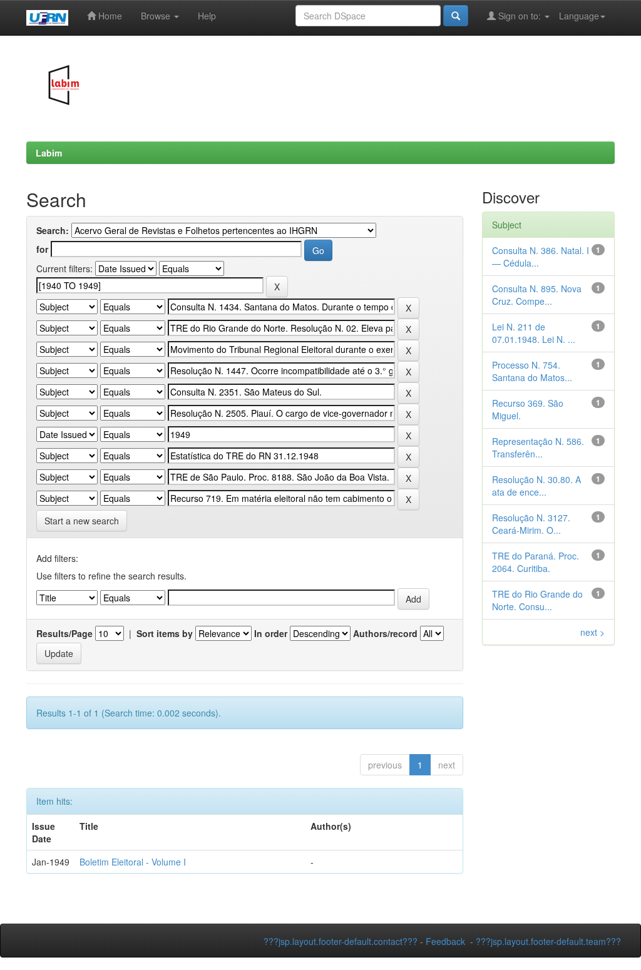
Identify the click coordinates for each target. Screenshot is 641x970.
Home (109, 15)
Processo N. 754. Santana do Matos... (532, 371)
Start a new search (81, 520)
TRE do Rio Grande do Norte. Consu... (537, 600)
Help (207, 15)
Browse (157, 15)
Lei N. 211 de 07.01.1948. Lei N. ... (533, 332)
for (42, 249)
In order (270, 633)
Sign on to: (519, 15)
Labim (49, 152)
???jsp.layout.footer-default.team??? (548, 941)
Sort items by (164, 633)
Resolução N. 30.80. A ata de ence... (536, 485)
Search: (52, 230)
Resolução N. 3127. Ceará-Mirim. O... (531, 523)
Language (579, 15)
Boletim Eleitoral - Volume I (132, 861)
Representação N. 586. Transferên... (538, 447)
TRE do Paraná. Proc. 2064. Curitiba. (535, 561)
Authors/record (385, 633)
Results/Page (64, 633)
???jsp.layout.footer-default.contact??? (341, 941)
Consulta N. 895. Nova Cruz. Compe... (537, 294)
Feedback (445, 941)
